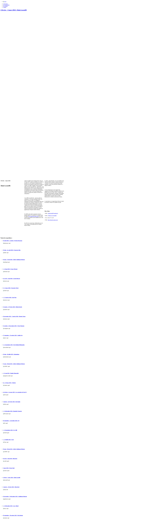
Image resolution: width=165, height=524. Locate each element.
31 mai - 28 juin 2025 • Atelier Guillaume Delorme (14, 363)
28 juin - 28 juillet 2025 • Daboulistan (11, 354)
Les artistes (5, 6)
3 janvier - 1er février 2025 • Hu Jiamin (11, 401)
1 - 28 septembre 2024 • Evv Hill (10, 430)
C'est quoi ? (5, 3)
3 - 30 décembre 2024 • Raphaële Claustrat (12, 411)
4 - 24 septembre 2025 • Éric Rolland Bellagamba (13, 344)
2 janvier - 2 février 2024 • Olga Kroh (11, 487)
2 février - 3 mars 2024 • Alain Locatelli (14, 10)
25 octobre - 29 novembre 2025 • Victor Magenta (13, 325)
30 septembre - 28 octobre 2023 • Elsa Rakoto (13, 515)
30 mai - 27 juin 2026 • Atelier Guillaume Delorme (14, 259)
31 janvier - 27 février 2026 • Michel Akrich (12, 306)
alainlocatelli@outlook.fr (53, 213)
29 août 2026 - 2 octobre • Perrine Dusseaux (12, 240)
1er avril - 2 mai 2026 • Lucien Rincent (11, 278)
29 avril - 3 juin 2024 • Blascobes (10, 458)
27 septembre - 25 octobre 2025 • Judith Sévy (13, 335)
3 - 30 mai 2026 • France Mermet (10, 269)
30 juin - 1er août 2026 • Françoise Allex (11, 250)
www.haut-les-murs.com (33, 216)
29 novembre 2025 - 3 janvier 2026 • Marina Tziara (14, 316)
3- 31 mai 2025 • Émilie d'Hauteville (11, 373)
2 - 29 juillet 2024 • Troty (8, 439)
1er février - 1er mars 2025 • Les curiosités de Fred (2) (15, 392)
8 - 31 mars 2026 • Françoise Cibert (10, 288)
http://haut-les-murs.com (53, 220)
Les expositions (6, 4)
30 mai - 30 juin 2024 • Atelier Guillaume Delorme (14, 449)
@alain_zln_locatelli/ (52, 215)
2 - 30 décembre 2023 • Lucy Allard (10, 505)
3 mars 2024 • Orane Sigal (8, 468)
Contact (4, 7)
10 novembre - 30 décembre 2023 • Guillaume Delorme (15, 496)
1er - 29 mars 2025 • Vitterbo (9, 382)
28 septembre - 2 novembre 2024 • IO (11, 420)
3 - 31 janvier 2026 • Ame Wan (9, 297)
